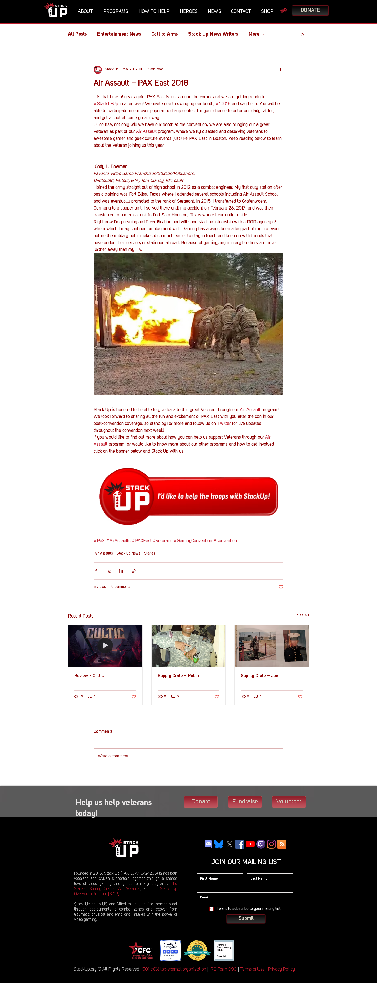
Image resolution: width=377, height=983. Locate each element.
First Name (205, 869)
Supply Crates (102, 889)
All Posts (77, 34)
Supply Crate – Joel (260, 676)
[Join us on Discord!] (208, 844)
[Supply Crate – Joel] (272, 646)
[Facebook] (239, 844)
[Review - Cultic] (105, 646)
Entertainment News (119, 34)
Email (201, 888)
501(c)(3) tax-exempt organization (174, 969)
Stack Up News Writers (213, 34)
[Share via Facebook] (96, 571)
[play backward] (133, 950)
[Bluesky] (218, 844)
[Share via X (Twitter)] (108, 571)
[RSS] (281, 844)
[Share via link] (133, 571)
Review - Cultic (89, 676)
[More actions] (280, 70)
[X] (229, 844)
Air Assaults (104, 553)
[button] (87, 11)
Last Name (255, 869)
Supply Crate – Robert (179, 676)
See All (303, 615)
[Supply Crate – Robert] (189, 646)
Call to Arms (164, 34)
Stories (149, 553)
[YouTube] (250, 844)
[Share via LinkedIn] (121, 571)
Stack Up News (128, 553)
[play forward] (242, 950)
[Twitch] (260, 844)
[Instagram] (271, 844)
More (254, 34)
